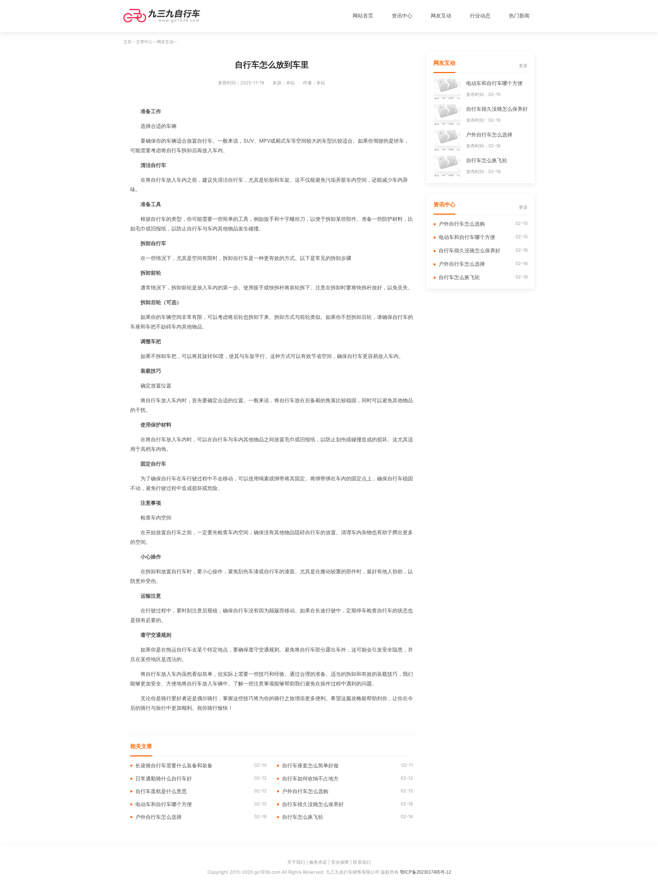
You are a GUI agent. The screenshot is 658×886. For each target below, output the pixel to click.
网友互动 (441, 16)
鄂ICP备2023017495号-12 (425, 872)
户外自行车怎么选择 (158, 817)
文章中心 (144, 41)
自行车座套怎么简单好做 (310, 765)
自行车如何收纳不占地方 (310, 778)
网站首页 (363, 16)
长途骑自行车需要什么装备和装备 (173, 765)
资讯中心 (402, 16)
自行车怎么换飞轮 (302, 817)
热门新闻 (519, 16)
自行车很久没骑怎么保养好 (313, 804)
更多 (523, 65)
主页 (127, 41)
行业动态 (480, 16)
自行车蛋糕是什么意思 (161, 791)
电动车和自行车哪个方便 (163, 804)
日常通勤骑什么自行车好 (163, 778)
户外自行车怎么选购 (305, 791)
